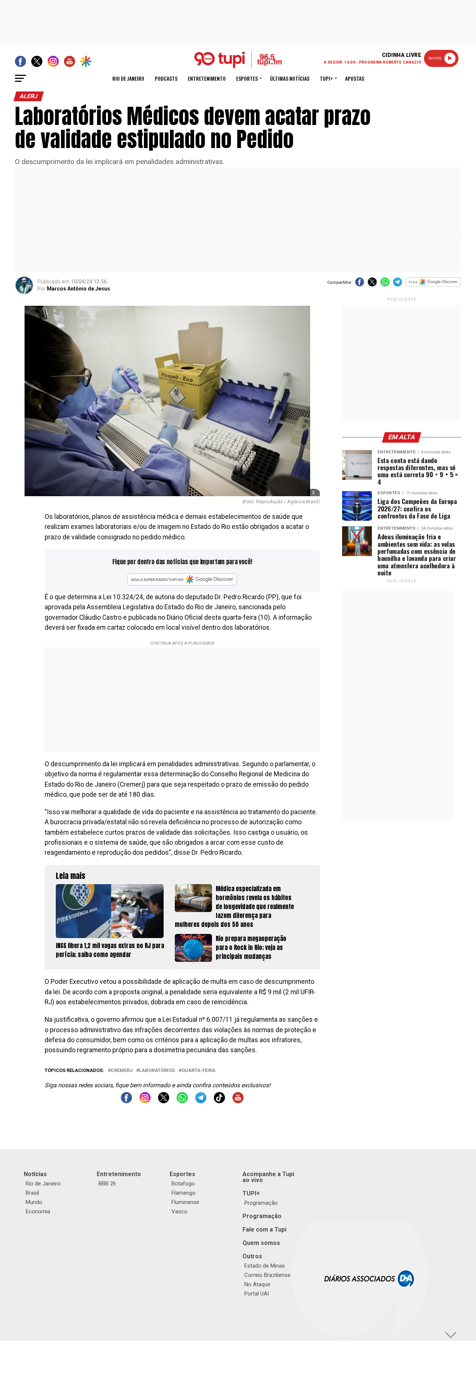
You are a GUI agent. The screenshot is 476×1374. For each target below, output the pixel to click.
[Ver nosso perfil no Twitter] (163, 1101)
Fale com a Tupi (264, 1229)
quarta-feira (198, 1070)
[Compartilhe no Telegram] (397, 284)
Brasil (32, 1193)
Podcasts (166, 78)
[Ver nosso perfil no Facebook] (126, 1101)
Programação (261, 1203)
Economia (38, 1211)
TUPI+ (251, 1193)
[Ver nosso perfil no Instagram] (145, 1101)
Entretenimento (207, 78)
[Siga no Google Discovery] (433, 285)
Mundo (34, 1202)
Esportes (247, 78)
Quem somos (261, 1242)
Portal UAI (256, 1293)
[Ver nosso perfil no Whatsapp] (182, 1101)
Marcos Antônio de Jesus (78, 289)
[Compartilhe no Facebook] (359, 284)
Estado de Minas (264, 1265)
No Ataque (257, 1284)
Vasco (179, 1211)
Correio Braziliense (267, 1275)
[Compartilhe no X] (372, 284)
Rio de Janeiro (128, 78)
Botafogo (183, 1183)
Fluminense (185, 1202)
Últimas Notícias (289, 78)
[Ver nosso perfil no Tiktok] (219, 1101)
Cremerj (121, 1070)
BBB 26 (107, 1183)
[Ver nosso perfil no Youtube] (238, 1101)
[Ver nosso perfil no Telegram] (200, 1101)
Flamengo (183, 1193)
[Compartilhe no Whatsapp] (384, 284)
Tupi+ (326, 78)
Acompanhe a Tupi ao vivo (268, 1177)
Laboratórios (157, 1070)
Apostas (354, 78)
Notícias (35, 1174)
